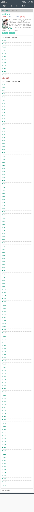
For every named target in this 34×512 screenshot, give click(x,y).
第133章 (4, 357)
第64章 (3, 215)
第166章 (4, 426)
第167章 (4, 429)
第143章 (4, 379)
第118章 (4, 326)
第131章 (4, 354)
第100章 (4, 289)
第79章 (3, 246)
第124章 (4, 339)
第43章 (3, 171)
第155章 (4, 404)
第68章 (3, 224)
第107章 (4, 305)
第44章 (3, 174)
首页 (3, 10)
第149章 (4, 392)
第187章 (4, 56)
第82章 (3, 252)
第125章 (4, 342)
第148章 (4, 389)
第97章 (3, 283)
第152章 (4, 398)
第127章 (4, 345)
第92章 (3, 274)
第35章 (3, 156)
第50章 (3, 187)
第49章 (3, 184)
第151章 (4, 395)
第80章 (3, 249)
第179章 (4, 72)
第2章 (3, 87)
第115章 (4, 320)
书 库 (10, 6)
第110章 (4, 311)
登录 (28, 2)
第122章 (4, 336)
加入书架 (12, 33)
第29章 (3, 143)
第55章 (3, 196)
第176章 (4, 448)
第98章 (3, 286)
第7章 (3, 97)
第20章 (3, 125)
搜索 (23, 6)
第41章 (3, 168)
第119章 (4, 330)
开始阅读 (5, 33)
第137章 (4, 367)
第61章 (3, 208)
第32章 (3, 150)
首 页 (4, 6)
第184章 (4, 62)
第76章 (3, 240)
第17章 (3, 118)
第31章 (3, 146)
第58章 (3, 202)
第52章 (3, 190)
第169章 (4, 432)
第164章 (4, 423)
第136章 (4, 364)
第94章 (3, 277)
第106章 (4, 302)
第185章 (4, 59)
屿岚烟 (4, 16)
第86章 (3, 261)
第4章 (3, 90)
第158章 (4, 410)
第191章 (4, 47)
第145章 (4, 382)
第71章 (3, 230)
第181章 (4, 68)
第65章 (3, 218)
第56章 (3, 199)
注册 (32, 2)
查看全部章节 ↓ (6, 78)
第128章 (4, 348)
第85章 (3, 258)
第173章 (4, 441)
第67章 (3, 221)
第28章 (3, 140)
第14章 (3, 112)
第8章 (3, 100)
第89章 (3, 267)
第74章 (3, 236)
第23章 (3, 131)
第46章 (3, 177)
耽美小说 (4, 2)
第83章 (3, 255)
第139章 (4, 370)
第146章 (4, 385)
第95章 (3, 280)
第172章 (4, 438)
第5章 (3, 94)
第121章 (4, 333)
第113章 (4, 317)
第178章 (4, 75)
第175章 (4, 444)
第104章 (4, 299)
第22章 (3, 128)
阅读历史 (24, 2)
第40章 (3, 165)
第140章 (4, 373)
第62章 (3, 212)
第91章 (3, 271)
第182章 (4, 65)
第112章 (4, 314)
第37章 (3, 159)
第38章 (3, 162)
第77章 (3, 243)
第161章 (4, 417)
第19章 (3, 122)
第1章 (3, 84)
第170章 (4, 435)
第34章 (3, 153)
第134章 (4, 361)
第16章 (3, 115)
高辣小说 (8, 10)
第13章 (3, 109)
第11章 (3, 106)
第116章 (4, 323)
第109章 (4, 308)
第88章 (3, 264)
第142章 (4, 376)
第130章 (4, 351)
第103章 (4, 295)
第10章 (3, 103)
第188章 (4, 53)
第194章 (10, 29)
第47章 (3, 181)
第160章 (4, 413)
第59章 (3, 205)
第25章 (3, 134)
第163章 (4, 420)
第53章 (3, 193)
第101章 (4, 292)
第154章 (4, 401)
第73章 (3, 233)
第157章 (4, 407)
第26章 (3, 137)
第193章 (4, 44)
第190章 (4, 50)
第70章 (3, 227)
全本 (17, 6)
